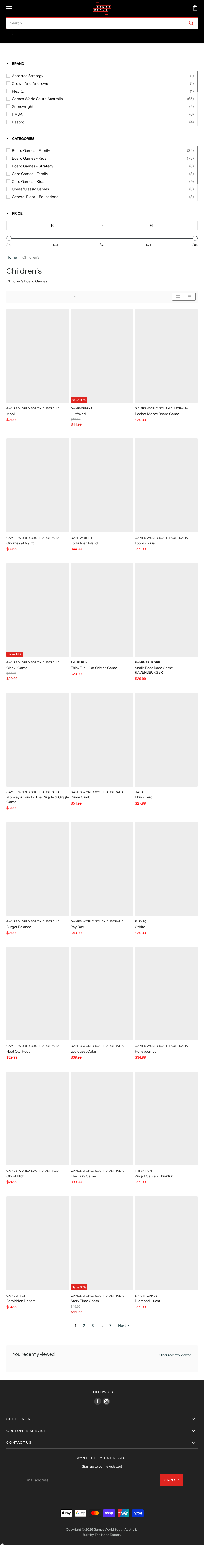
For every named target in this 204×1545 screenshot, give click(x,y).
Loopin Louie (145, 543)
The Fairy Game (83, 1176)
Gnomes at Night (20, 543)
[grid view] (178, 297)
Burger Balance (18, 927)
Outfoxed (78, 414)
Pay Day (77, 927)
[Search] (191, 23)
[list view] (190, 297)
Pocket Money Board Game (157, 414)
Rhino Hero (143, 797)
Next (122, 1325)
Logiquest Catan (84, 1051)
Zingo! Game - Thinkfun (154, 1176)
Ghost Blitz (15, 1176)
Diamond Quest (147, 1301)
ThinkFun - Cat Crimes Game (94, 668)
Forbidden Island (84, 543)
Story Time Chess (85, 1301)
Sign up (171, 1480)
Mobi (10, 414)
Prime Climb (80, 797)
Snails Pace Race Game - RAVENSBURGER (155, 670)
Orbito (140, 927)
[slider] (8, 238)
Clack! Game (16, 668)
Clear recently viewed (175, 1355)
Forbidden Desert (20, 1301)
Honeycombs (145, 1051)
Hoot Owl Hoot (18, 1051)
